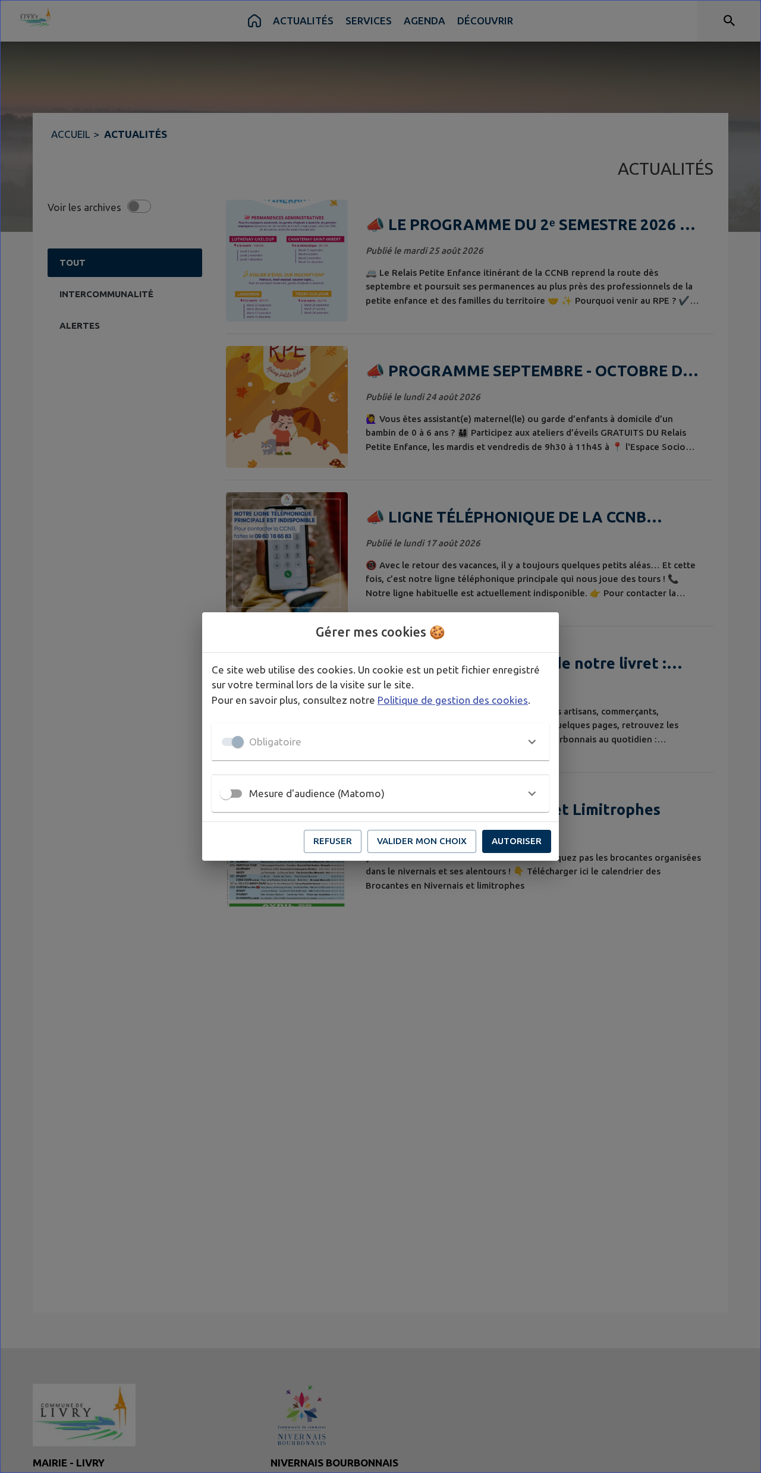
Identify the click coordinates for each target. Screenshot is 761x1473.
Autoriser (517, 841)
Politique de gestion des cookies (453, 700)
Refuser (332, 841)
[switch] (226, 793)
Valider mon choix (422, 841)
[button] (380, 741)
